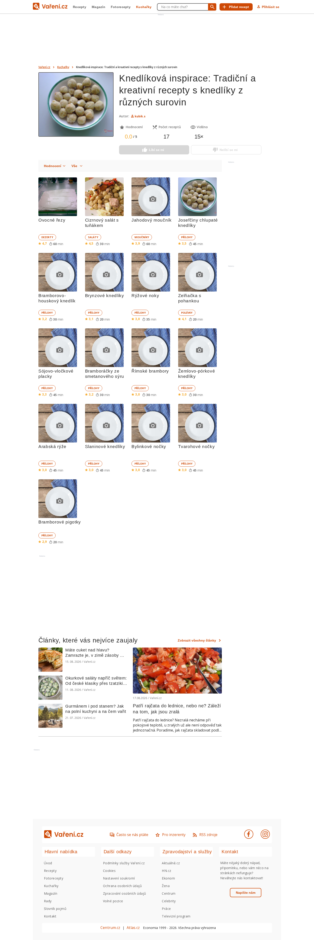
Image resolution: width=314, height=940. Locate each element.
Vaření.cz (44, 67)
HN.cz (166, 870)
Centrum (168, 893)
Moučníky (141, 237)
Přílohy (186, 237)
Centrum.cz (110, 927)
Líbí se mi (156, 150)
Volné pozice (113, 901)
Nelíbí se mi (229, 150)
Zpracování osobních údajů (124, 893)
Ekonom (168, 878)
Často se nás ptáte (132, 834)
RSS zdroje (208, 834)
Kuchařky (143, 7)
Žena (166, 886)
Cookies (109, 870)
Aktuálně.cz (171, 863)
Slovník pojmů (55, 908)
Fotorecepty (121, 7)
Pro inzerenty (174, 834)
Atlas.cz (133, 927)
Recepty (79, 7)
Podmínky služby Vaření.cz (124, 863)
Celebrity (169, 901)
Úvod (48, 863)
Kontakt (50, 916)
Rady (48, 901)
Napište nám (245, 892)
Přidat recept (239, 7)
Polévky (186, 312)
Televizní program (176, 916)
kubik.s (140, 116)
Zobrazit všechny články (197, 640)
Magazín (98, 7)
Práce (166, 908)
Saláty (93, 237)
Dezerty (47, 237)
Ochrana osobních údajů (122, 886)
